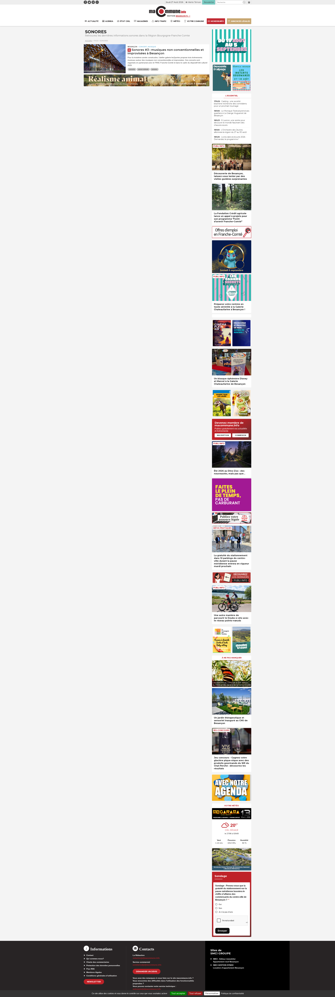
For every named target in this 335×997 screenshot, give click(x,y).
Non (220, 908)
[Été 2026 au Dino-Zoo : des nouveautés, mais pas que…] (231, 454)
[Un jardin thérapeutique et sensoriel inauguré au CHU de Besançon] (231, 701)
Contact (89, 955)
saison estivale (143, 69)
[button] (244, 2)
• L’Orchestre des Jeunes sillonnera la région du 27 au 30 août (230, 131)
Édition (171, 16)
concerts (132, 69)
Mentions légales (94, 972)
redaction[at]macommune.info (146, 958)
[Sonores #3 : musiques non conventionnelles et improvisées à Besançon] (105, 56)
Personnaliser (212, 993)
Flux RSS (90, 969)
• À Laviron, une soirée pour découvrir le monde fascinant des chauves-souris (229, 122)
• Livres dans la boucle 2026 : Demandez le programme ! (230, 138)
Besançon (132, 47)
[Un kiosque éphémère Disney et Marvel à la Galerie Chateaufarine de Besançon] (231, 362)
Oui (220, 904)
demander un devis (146, 971)
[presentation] (214, 672)
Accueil (88, 41)
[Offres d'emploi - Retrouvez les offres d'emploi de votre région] (231, 237)
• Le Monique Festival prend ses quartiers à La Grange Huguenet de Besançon (231, 113)
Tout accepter (178, 993)
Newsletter (94, 982)
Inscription (223, 435)
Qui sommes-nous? (95, 959)
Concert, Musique (147, 47)
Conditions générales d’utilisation (101, 976)
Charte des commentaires (97, 962)
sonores (154, 69)
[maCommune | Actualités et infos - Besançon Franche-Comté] (167, 11)
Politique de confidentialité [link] (232, 993)
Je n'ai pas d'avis (226, 912)
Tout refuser (195, 993)
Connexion (240, 435)
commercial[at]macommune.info (147, 965)
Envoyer (222, 930)
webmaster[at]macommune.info (147, 989)
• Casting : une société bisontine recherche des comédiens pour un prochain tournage (230, 103)
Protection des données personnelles (103, 965)
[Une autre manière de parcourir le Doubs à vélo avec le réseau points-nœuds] (231, 598)
